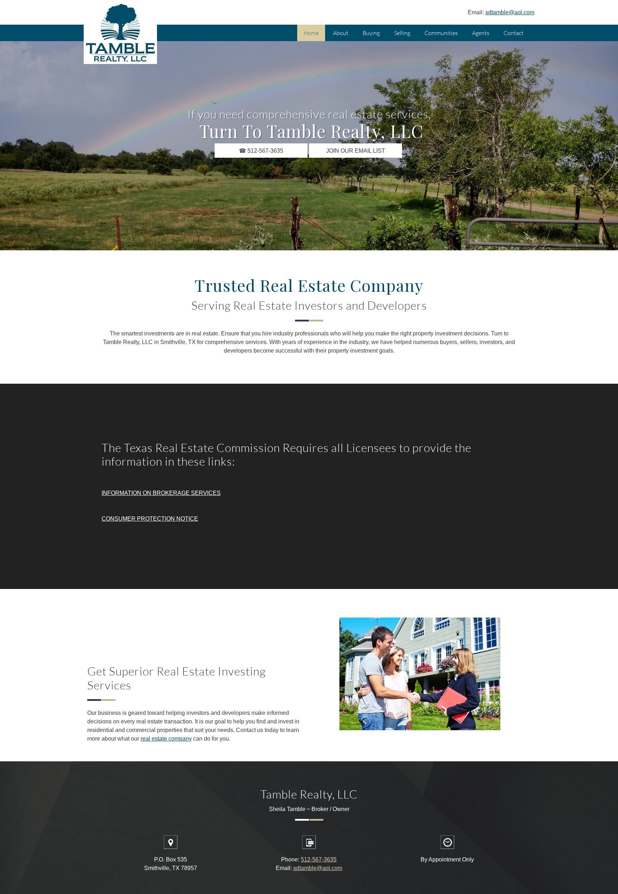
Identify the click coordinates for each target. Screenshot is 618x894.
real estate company (166, 739)
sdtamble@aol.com (509, 12)
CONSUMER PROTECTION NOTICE (150, 519)
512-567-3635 (319, 859)
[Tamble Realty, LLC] (120, 34)
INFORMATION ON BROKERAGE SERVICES (161, 493)
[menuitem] (311, 33)
